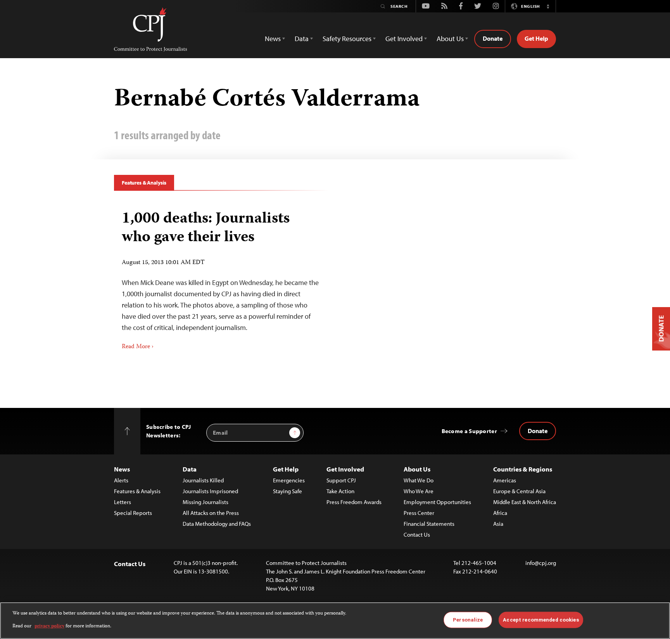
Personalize (468, 620)
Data (190, 469)
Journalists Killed (203, 480)
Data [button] (302, 38)
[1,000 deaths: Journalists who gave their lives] (221, 278)
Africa (500, 512)
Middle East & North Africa (524, 502)
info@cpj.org (540, 562)
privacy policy (49, 626)
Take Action (340, 491)
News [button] (273, 38)
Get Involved (345, 469)
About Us (417, 469)
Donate (492, 38)
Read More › (138, 347)
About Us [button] (450, 38)
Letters (122, 502)
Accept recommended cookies (540, 620)
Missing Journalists (205, 502)
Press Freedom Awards (354, 502)
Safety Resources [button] (347, 38)
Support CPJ (341, 480)
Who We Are (418, 491)
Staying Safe (287, 491)
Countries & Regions (522, 469)
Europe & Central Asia (519, 491)
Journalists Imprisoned (210, 491)
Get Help (536, 38)
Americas (504, 480)
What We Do (418, 480)
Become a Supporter (469, 431)
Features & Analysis (144, 182)
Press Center (419, 512)
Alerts (121, 480)
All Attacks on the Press (211, 512)
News (122, 469)
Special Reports (133, 512)
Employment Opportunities (437, 502)
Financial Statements (429, 523)
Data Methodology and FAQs (217, 523)
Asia (498, 523)
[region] (335, 620)
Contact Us (417, 534)
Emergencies (289, 480)
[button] (548, 6)
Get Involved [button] (404, 38)
